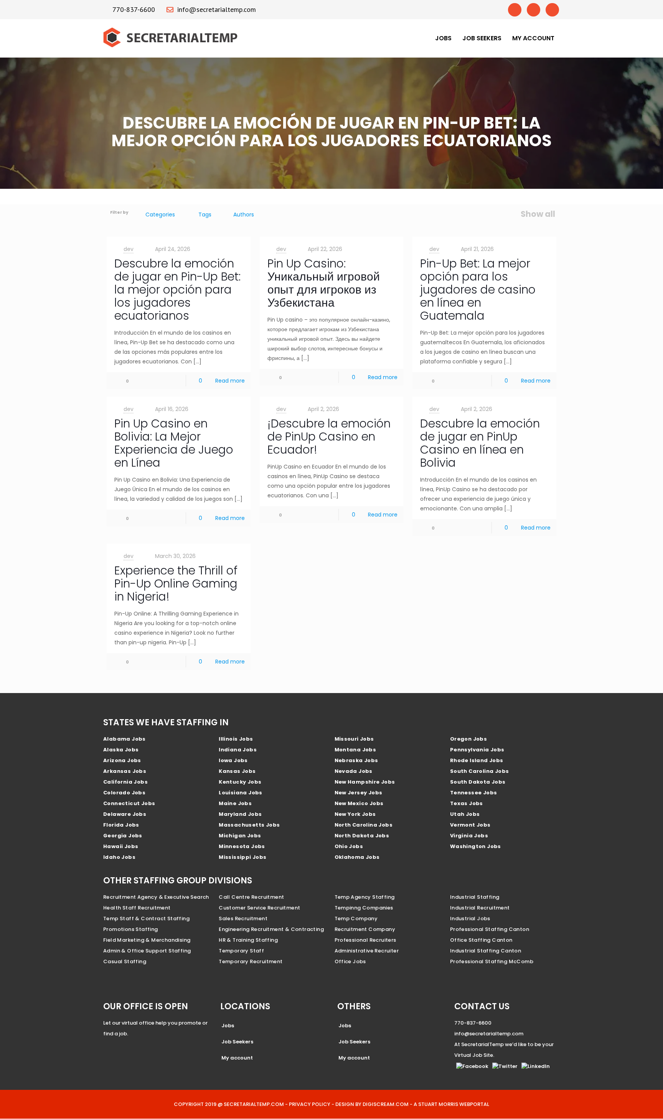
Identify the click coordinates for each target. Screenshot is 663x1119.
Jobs (443, 38)
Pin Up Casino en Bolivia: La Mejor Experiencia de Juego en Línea (173, 443)
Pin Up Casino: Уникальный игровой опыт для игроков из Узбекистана (323, 283)
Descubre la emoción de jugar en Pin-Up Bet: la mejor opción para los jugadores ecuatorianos (177, 289)
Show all (538, 214)
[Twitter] (533, 10)
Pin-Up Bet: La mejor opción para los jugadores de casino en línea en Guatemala (478, 289)
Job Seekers (481, 38)
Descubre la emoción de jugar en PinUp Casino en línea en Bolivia (480, 443)
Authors (243, 214)
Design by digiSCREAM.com (372, 1104)
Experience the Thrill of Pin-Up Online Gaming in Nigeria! (175, 583)
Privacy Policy (309, 1104)
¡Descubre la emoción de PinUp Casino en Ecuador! (329, 436)
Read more (230, 381)
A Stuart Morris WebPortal (451, 1104)
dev (129, 249)
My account (533, 38)
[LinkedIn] (552, 10)
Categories (160, 214)
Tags (204, 214)
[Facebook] (514, 10)
